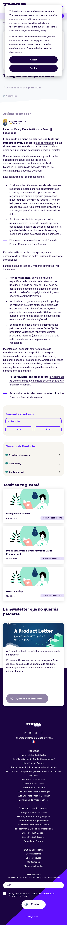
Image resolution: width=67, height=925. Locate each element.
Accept (33, 59)
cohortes (21, 146)
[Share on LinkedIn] (18, 429)
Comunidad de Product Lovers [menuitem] (33, 800)
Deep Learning (14, 591)
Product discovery (19, 455)
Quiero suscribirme (29, 698)
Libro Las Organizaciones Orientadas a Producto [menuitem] (33, 767)
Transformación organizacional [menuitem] (33, 820)
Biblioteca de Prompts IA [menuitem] (33, 779)
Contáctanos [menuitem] (33, 862)
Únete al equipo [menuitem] (33, 858)
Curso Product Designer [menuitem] (33, 837)
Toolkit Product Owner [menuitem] (33, 783)
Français (34, 741)
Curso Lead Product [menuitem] (33, 841)
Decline (33, 68)
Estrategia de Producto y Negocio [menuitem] (33, 816)
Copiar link (15, 421)
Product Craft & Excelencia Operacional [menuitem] (33, 828)
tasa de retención (45, 142)
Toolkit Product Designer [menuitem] (33, 787)
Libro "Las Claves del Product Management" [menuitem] (33, 759)
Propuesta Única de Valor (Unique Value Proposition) (29, 552)
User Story (15, 463)
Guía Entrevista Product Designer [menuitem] (33, 795)
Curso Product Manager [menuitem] (33, 833)
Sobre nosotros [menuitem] (33, 853)
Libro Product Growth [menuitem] (33, 763)
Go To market (16, 472)
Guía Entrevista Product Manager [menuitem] (33, 791)
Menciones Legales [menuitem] (33, 866)
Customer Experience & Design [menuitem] (33, 824)
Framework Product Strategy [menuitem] (34, 755)
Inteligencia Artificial (18, 513)
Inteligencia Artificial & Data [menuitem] (33, 812)
